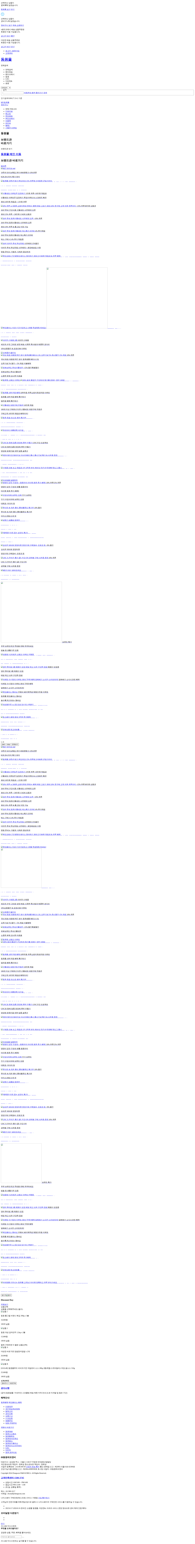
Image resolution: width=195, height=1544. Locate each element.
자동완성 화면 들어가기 (33, 93)
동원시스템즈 (10, 1434)
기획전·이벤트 (11, 128)
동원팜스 (9, 1441)
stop (8, 744)
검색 (45, 93)
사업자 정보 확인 (32, 1467)
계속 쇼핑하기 (18, 25)
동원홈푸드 (9, 1436)
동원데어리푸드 (11, 1439)
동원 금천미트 (11, 1452)
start (3, 744)
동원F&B (9, 1431)
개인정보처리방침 (12, 1409)
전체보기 (15, 744)
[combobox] (13, 93)
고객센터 (9, 53)
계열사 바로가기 (7, 1427)
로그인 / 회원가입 (12, 51)
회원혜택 (4, 1402)
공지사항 (9, 1414)
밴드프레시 (9, 118)
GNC (7, 1448)
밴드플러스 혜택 (15, 1402)
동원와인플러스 (11, 1443)
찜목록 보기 (5, 9)
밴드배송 (9, 116)
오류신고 (9, 1416)
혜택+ (7, 126)
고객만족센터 (12, 1478)
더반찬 (8, 1450)
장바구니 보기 (6, 25)
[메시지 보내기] (23, 1537)
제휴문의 (9, 1421)
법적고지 (9, 1411)
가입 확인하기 (43, 1498)
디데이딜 (9, 111)
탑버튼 (3, 166)
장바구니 (5, 1383)
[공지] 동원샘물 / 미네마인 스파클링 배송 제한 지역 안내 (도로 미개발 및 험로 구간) (34, 1393)
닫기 (12, 9)
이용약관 (9, 1407)
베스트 (8, 114)
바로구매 (13, 1383)
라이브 (8, 123)
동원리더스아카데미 (13, 1446)
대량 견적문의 (11, 1423)
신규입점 (9, 1418)
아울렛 (8, 121)
